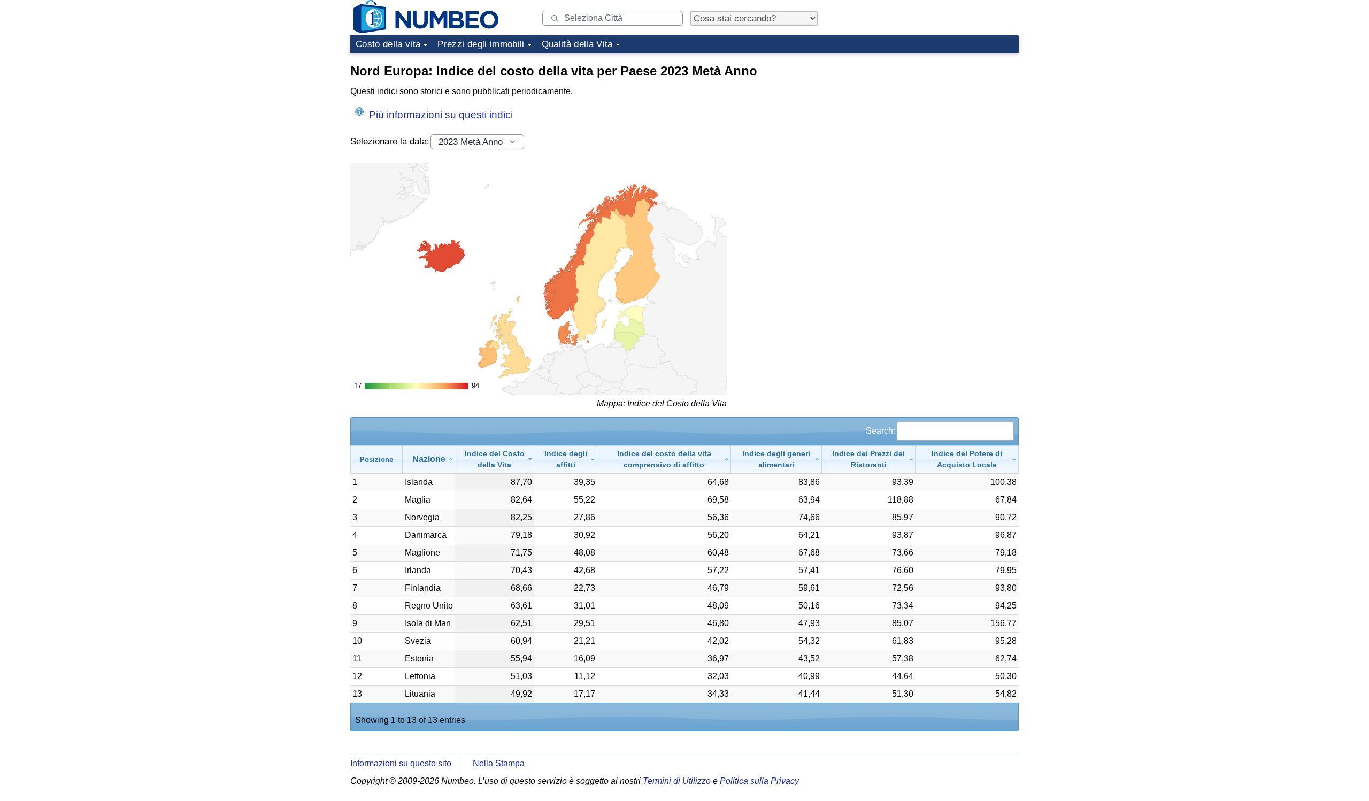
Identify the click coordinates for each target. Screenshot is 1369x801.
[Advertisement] (938, 125)
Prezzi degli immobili (480, 44)
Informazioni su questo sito (400, 763)
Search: (880, 430)
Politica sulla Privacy (759, 780)
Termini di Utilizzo (677, 780)
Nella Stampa (499, 763)
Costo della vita (388, 44)
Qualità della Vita (577, 44)
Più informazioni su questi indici (439, 114)
